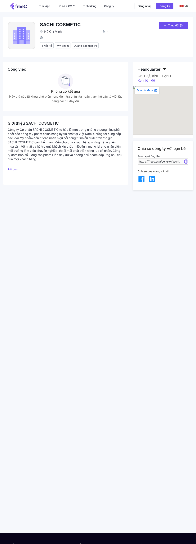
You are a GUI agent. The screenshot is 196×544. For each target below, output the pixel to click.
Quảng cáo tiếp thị (85, 45)
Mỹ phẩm (63, 45)
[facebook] (141, 179)
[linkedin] (152, 179)
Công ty (109, 6)
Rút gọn (12, 169)
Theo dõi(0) (176, 25)
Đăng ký (165, 6)
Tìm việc (44, 6)
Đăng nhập (145, 6)
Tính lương (89, 6)
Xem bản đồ (146, 80)
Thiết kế (47, 45)
